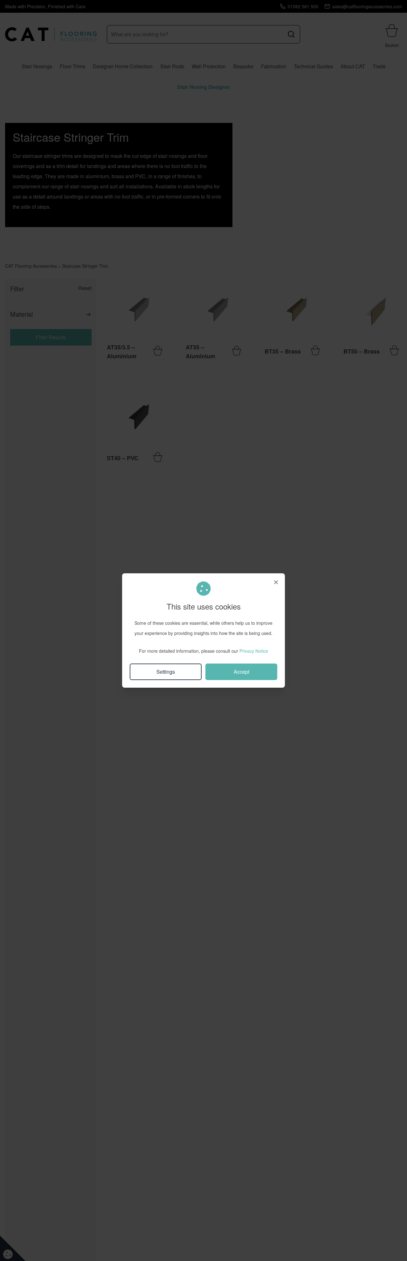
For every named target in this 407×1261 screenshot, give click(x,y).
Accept (241, 671)
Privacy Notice (253, 651)
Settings (165, 671)
